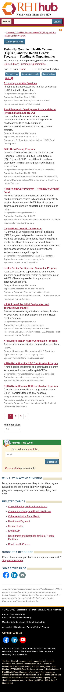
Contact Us (40, 622)
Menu (6, 21)
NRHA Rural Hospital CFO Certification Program (31, 386)
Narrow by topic (48, 74)
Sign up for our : (25, 449)
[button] (6, 575)
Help (8, 78)
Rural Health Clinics (18, 544)
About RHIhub (26, 622)
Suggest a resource (12, 560)
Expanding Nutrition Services (20, 83)
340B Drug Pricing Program (19, 149)
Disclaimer (20, 627)
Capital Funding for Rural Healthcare (27, 506)
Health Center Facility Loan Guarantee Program (30, 268)
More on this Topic (14, 41)
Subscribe (52, 462)
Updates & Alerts (10, 622)
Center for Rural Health (38, 648)
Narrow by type (12, 74)
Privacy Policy (33, 627)
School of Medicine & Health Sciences (29, 651)
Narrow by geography (30, 74)
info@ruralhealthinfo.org (20, 617)
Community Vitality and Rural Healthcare (29, 511)
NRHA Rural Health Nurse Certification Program (30, 341)
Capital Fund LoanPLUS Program (23, 228)
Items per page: (12, 424)
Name (23, 69)
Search (57, 21)
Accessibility (8, 627)
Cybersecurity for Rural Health (24, 516)
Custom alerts (12, 468)
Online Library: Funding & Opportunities (25, 64)
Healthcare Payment (19, 521)
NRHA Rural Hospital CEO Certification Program (31, 363)
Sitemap (45, 627)
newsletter (33, 449)
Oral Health (14, 531)
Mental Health (15, 526)
